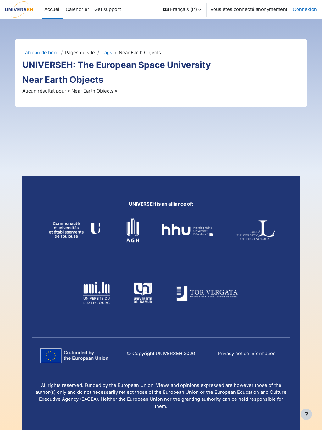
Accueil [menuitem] (52, 9)
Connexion (305, 9)
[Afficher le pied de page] (306, 414)
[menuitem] (108, 9)
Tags (107, 52)
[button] (182, 9)
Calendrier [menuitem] (77, 9)
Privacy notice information (247, 353)
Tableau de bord (40, 52)
